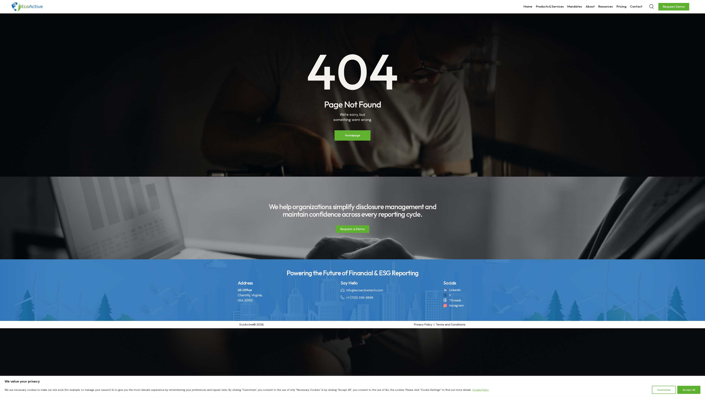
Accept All (689, 389)
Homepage (352, 135)
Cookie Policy (480, 389)
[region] (352, 386)
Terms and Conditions (450, 324)
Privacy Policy (423, 324)
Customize (663, 389)
